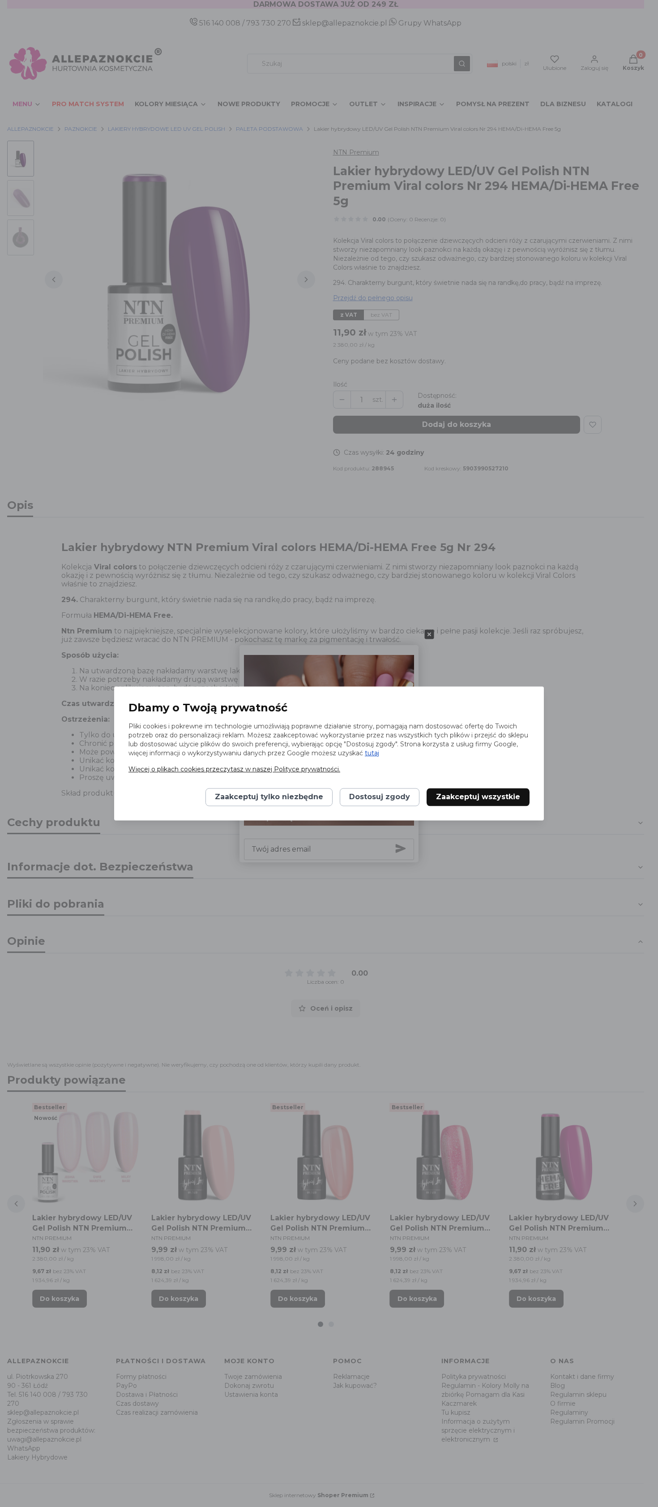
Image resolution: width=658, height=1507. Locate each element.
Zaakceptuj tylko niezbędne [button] (269, 797)
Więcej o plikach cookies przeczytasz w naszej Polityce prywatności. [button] (234, 770)
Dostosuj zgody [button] (379, 797)
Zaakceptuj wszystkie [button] (478, 797)
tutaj (372, 753)
